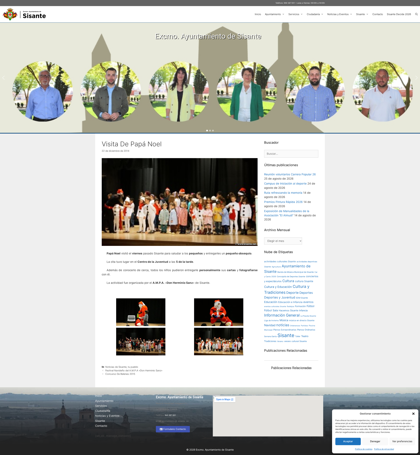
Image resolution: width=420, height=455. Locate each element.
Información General (282, 315)
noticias (282, 325)
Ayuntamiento (273, 14)
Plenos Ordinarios (306, 329)
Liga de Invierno (271, 320)
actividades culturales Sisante (280, 261)
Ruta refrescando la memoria (283, 192)
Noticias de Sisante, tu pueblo (121, 366)
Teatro (304, 336)
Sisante (360, 14)
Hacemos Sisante (288, 310)
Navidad (269, 325)
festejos (290, 306)
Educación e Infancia (290, 302)
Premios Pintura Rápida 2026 (283, 202)
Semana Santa (270, 336)
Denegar (375, 441)
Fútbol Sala (271, 310)
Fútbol (310, 306)
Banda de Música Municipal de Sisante (295, 272)
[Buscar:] (291, 153)
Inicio (258, 14)
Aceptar (348, 441)
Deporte (292, 293)
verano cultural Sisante (295, 341)
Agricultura (276, 267)
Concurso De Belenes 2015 (120, 373)
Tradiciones (270, 341)
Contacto (377, 14)
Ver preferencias (402, 441)
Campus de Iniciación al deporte (285, 183)
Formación (300, 306)
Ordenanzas (295, 326)
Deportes (306, 293)
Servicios (293, 14)
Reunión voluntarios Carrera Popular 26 (290, 174)
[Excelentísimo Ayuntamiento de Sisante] (25, 14)
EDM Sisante (302, 298)
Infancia (303, 310)
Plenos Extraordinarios (284, 329)
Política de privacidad (384, 449)
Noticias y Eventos (338, 14)
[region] (210, 78)
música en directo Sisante (301, 320)
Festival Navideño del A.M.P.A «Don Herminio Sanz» (133, 370)
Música (284, 320)
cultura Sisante (304, 281)
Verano (280, 341)
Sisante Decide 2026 (399, 14)
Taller (297, 336)
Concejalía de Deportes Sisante (291, 276)
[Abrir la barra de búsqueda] (416, 14)
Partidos (304, 326)
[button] (413, 413)
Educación (270, 302)
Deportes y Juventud (279, 297)
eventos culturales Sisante (275, 306)
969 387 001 (289, 3)
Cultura (288, 281)
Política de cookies (363, 449)
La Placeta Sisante (308, 316)
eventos (308, 302)
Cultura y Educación (278, 287)
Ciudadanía (313, 14)
